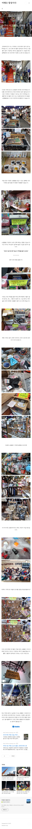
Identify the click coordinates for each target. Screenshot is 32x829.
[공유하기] (6, 756)
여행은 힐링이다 (9, 3)
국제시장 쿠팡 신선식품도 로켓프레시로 (15, 745)
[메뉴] (29, 3)
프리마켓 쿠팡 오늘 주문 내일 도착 (11, 735)
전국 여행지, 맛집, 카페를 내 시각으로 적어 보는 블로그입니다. (12, 806)
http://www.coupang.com (9, 732)
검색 (26, 3)
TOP (29, 824)
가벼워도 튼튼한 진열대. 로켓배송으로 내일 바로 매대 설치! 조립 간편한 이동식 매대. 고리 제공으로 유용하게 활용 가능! (11, 737)
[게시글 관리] (8, 756)
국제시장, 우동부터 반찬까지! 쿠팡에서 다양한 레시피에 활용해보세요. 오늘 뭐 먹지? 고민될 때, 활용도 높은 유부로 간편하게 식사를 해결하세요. (15, 748)
